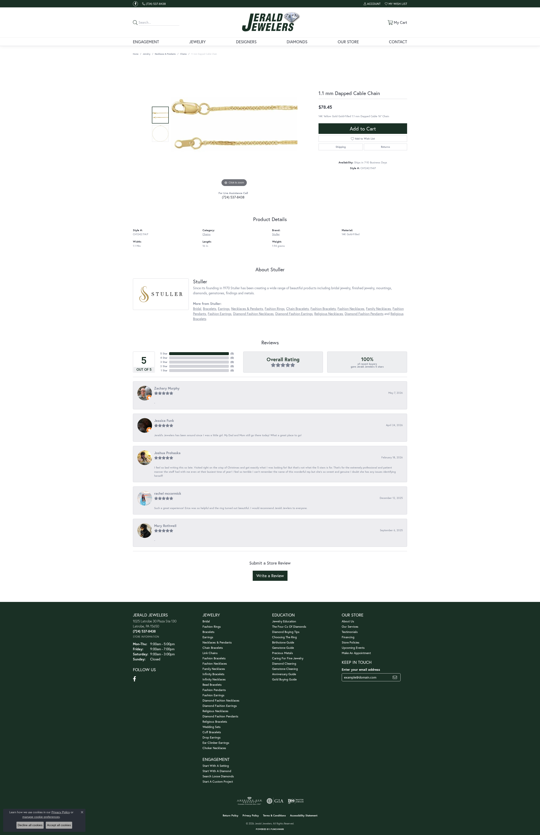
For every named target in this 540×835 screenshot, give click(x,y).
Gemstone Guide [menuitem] (283, 648)
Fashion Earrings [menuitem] (213, 695)
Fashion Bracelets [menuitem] (214, 658)
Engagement (146, 41)
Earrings (224, 308)
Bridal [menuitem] (206, 621)
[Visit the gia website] (275, 801)
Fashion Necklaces (351, 308)
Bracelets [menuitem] (208, 632)
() (232, 353)
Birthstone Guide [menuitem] (283, 642)
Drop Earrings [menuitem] (211, 737)
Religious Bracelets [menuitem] (214, 722)
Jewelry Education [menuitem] (284, 621)
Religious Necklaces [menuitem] (215, 711)
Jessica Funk (164, 420)
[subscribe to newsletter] (394, 677)
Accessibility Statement (303, 815)
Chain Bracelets (297, 308)
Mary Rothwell (165, 525)
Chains (183, 54)
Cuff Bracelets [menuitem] (211, 732)
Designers (246, 41)
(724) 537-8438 (233, 197)
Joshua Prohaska (167, 453)
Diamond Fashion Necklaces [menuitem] (220, 700)
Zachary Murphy (167, 388)
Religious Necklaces (328, 313)
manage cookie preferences (41, 817)
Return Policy (230, 815)
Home (135, 54)
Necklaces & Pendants (165, 54)
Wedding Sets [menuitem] (211, 727)
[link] (154, 3)
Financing (348, 637)
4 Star (163, 357)
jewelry (146, 54)
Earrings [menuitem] (207, 637)
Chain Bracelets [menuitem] (212, 648)
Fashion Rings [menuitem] (211, 627)
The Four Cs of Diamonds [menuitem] (289, 627)
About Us (348, 621)
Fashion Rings (275, 308)
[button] (372, 3)
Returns (385, 146)
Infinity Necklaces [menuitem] (214, 679)
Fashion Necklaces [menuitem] (214, 663)
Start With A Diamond (216, 771)
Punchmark (277, 829)
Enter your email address (361, 669)
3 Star (163, 362)
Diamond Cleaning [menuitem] (284, 663)
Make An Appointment (356, 653)
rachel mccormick (167, 493)
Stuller (276, 234)
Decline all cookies (30, 825)
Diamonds (297, 41)
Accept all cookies (59, 825)
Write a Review (270, 575)
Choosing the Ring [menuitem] (284, 637)
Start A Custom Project (217, 781)
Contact (398, 41)
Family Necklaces (378, 308)
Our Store (348, 41)
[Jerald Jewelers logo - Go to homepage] (270, 22)
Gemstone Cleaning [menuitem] (285, 669)
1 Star (164, 370)
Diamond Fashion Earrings (294, 313)
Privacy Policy (251, 815)
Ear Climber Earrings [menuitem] (215, 743)
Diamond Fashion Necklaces (253, 313)
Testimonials (350, 632)
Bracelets (209, 308)
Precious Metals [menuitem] (282, 653)
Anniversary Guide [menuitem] (284, 674)
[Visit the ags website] (249, 801)
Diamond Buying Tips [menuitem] (286, 632)
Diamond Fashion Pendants (364, 313)
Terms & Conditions (274, 815)
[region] (234, 124)
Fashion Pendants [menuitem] (214, 690)
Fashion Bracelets (323, 308)
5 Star (163, 353)
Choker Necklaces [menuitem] (214, 748)
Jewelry (197, 41)
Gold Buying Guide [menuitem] (284, 679)
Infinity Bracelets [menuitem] (213, 674)
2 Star (163, 366)
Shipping (341, 146)
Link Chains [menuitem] (210, 653)
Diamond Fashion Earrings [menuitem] (219, 706)
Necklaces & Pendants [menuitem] (217, 642)
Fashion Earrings (219, 313)
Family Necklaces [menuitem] (213, 669)
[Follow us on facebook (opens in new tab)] (135, 3)
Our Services (350, 627)
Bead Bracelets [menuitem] (212, 685)
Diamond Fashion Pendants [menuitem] (220, 716)
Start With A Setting (215, 766)
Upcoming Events (353, 648)
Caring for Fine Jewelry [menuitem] (287, 658)
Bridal (197, 308)
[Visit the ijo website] (296, 801)
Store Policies (350, 642)
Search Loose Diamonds (218, 776)
